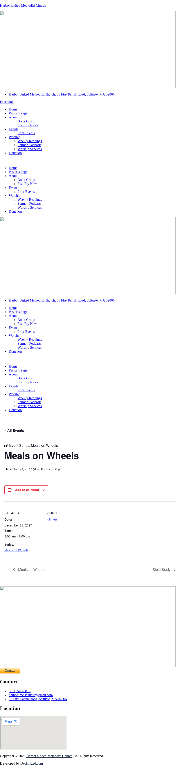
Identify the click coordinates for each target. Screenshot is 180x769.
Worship (14, 137)
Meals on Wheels (16, 550)
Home (13, 109)
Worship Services (30, 149)
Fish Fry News (28, 125)
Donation (15, 153)
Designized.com (31, 763)
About (13, 117)
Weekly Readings (30, 141)
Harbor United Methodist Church (23, 5)
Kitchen (52, 519)
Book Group (26, 121)
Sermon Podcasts (29, 145)
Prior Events (26, 133)
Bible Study (162, 569)
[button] (90, 160)
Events (13, 129)
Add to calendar (27, 490)
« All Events (14, 430)
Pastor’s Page (18, 113)
